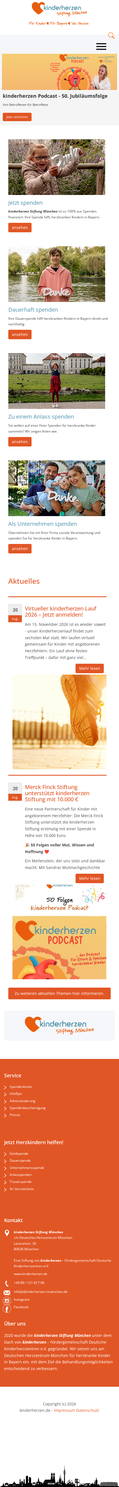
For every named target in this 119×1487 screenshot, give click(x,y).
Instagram (22, 1299)
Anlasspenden (21, 1174)
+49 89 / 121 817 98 (29, 1282)
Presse (15, 1114)
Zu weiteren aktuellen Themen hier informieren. (59, 993)
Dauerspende (20, 1160)
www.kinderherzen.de (30, 1273)
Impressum (64, 1410)
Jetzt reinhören (17, 117)
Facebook (21, 1307)
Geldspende (19, 1153)
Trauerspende (21, 1181)
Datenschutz (87, 1410)
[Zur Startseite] (59, 9)
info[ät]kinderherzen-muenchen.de (41, 1291)
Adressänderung (22, 1100)
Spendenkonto (21, 1086)
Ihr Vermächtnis (22, 1188)
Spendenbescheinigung (28, 1107)
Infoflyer (16, 1093)
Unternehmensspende (27, 1167)
